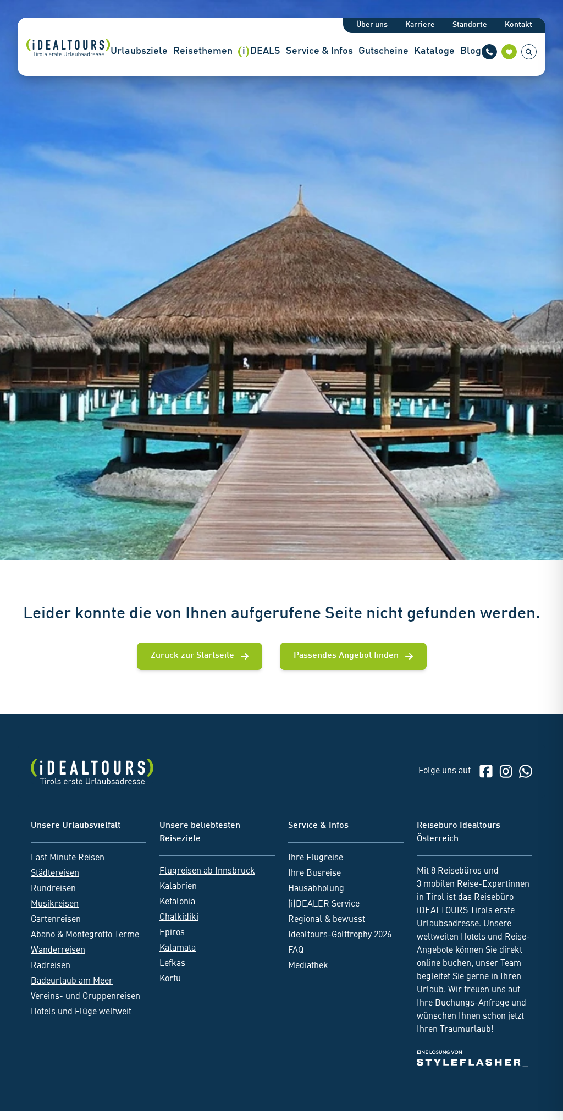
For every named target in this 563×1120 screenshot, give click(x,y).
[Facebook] (486, 771)
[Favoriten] (509, 51)
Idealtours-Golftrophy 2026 (339, 935)
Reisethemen (203, 51)
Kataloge (434, 51)
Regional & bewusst (326, 919)
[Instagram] (505, 771)
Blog (470, 51)
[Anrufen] (489, 51)
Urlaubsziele (139, 51)
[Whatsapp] (525, 771)
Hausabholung (316, 889)
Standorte (469, 25)
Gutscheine (383, 51)
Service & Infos (319, 51)
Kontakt (518, 25)
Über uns (372, 25)
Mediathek (308, 966)
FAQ (295, 950)
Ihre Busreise (314, 873)
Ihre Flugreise (315, 858)
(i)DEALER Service (324, 904)
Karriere (420, 25)
